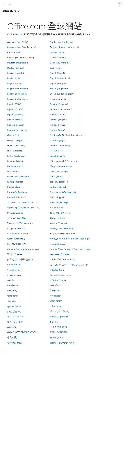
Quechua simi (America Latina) (64, 191)
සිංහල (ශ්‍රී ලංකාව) (15, 321)
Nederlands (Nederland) (18, 176)
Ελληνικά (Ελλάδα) (16, 228)
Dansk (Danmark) (58, 57)
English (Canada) (57, 72)
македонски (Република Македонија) (70, 238)
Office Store (9, 10)
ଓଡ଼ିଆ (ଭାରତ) (56, 306)
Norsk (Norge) (56, 176)
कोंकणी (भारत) (12, 285)
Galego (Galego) (14, 140)
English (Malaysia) (58, 83)
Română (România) (16, 197)
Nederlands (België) (59, 171)
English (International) (60, 78)
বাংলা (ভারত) (11, 300)
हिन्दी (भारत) (54, 290)
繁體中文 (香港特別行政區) (62, 342)
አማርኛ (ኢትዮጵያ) (58, 279)
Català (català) (13, 52)
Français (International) (18, 129)
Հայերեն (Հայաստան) (62, 259)
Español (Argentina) (59, 98)
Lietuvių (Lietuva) (15, 166)
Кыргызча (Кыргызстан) (62, 233)
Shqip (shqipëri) (57, 197)
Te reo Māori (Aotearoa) (61, 212)
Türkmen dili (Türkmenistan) (20, 223)
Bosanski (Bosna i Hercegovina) (64, 47)
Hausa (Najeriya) (57, 140)
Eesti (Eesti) (55, 67)
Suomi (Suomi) (56, 207)
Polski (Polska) (13, 186)
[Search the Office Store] (10, 4)
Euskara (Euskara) (58, 114)
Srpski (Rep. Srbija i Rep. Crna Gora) (23, 207)
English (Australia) (15, 72)
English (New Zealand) (17, 88)
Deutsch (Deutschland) (17, 62)
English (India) (13, 78)
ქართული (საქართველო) (20, 259)
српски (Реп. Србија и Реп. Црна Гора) (70, 248)
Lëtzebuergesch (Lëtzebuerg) (63, 160)
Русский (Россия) (58, 243)
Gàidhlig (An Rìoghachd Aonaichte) (66, 135)
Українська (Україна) (60, 254)
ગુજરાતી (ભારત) (14, 306)
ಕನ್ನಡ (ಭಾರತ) (15, 316)
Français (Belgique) (58, 119)
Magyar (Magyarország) (61, 166)
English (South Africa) (17, 93)
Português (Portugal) (17, 191)
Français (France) (57, 124)
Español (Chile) (14, 103)
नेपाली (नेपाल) (55, 285)
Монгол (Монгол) (16, 243)
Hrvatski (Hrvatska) (16, 145)
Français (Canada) (15, 124)
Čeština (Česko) (57, 52)
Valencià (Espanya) (58, 223)
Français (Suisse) (57, 129)
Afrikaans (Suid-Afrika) (17, 41)
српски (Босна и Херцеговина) (23, 248)
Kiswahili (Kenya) (57, 155)
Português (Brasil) (58, 186)
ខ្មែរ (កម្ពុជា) (58, 326)
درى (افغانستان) (57, 269)
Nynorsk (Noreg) (15, 181)
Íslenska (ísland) (14, 150)
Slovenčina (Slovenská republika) (22, 202)
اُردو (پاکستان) (15, 269)
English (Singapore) (59, 88)
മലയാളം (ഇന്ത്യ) (59, 316)
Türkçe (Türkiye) (57, 217)
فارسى (10, 279)
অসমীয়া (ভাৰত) (12, 295)
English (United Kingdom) (62, 93)
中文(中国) (12, 337)
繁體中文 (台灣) (14, 342)
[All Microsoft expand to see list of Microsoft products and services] (3, 4)
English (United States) (17, 98)
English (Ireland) (14, 83)
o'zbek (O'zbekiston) (59, 181)
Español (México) (15, 114)
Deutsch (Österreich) (59, 62)
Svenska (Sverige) (15, 212)
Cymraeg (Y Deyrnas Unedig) (20, 57)
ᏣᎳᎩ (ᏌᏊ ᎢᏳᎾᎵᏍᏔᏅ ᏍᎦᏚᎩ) (22, 332)
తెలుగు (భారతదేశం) (59, 311)
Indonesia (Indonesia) (60, 145)
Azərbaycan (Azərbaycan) (61, 41)
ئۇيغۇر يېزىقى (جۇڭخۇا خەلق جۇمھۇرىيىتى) (69, 264)
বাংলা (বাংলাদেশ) (55, 295)
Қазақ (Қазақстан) (16, 238)
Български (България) (17, 233)
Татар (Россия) (15, 254)
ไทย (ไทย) (54, 321)
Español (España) (15, 109)
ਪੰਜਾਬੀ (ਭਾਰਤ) (56, 300)
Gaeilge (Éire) (13, 135)
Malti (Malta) (13, 171)
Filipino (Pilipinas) (15, 119)
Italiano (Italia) (56, 150)
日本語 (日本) (56, 337)
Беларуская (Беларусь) (62, 228)
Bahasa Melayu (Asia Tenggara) (21, 47)
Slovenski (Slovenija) (59, 202)
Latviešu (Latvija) (15, 160)
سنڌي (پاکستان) (14, 274)
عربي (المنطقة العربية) (60, 274)
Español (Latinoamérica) (61, 109)
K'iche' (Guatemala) (16, 155)
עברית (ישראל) (14, 264)
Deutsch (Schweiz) (15, 67)
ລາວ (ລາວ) (12, 326)
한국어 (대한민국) (58, 332)
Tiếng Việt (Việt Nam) (17, 217)
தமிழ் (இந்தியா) (14, 311)
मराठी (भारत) (12, 290)
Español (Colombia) (59, 103)
